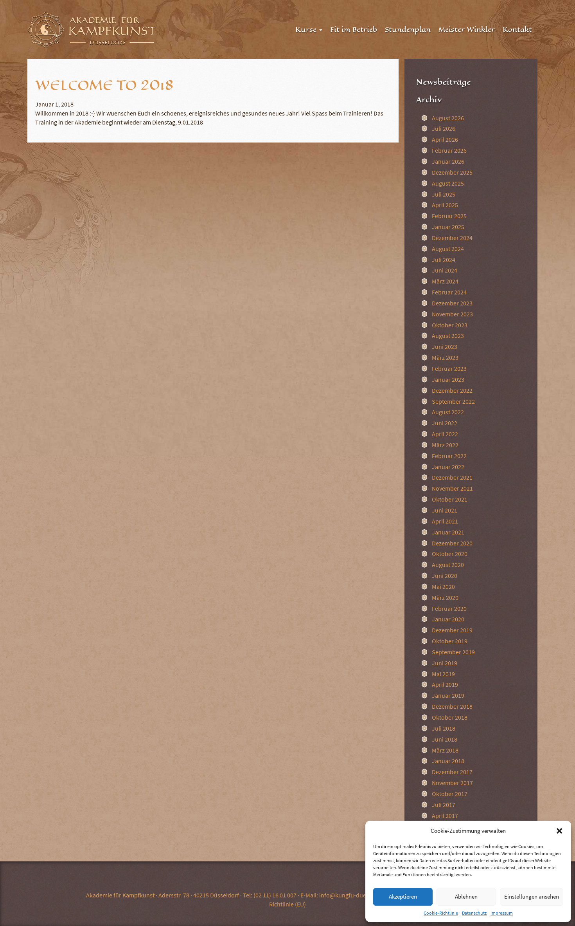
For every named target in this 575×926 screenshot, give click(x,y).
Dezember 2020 (452, 543)
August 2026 (448, 118)
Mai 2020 (443, 586)
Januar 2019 (448, 695)
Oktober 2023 (449, 325)
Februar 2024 (449, 292)
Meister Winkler (466, 29)
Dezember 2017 (452, 772)
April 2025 (445, 205)
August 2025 (448, 183)
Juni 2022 (444, 423)
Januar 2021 (448, 532)
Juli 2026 (443, 128)
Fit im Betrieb (353, 29)
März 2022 (445, 445)
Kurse (306, 29)
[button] (559, 831)
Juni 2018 (444, 739)
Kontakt (517, 29)
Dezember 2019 (452, 630)
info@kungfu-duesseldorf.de (357, 895)
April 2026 (445, 139)
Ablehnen (466, 896)
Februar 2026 (449, 150)
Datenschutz (474, 913)
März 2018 (445, 750)
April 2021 (445, 521)
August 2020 (448, 565)
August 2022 (448, 412)
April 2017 (445, 816)
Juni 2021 (444, 510)
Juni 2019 (444, 663)
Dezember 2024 (452, 238)
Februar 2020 (449, 608)
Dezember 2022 (452, 390)
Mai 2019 (443, 674)
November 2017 (452, 783)
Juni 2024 (444, 270)
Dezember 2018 (452, 706)
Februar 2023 (449, 368)
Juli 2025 (443, 194)
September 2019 (453, 652)
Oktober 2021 (449, 499)
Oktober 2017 (449, 794)
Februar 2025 (449, 216)
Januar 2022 (448, 467)
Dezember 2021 (452, 477)
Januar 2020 (448, 619)
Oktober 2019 (449, 641)
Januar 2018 (448, 761)
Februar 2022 (449, 456)
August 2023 (448, 335)
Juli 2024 (443, 260)
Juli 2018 (443, 728)
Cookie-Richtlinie (441, 913)
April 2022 (445, 434)
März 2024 (445, 281)
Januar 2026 (448, 161)
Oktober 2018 (449, 717)
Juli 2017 (443, 805)
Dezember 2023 (452, 303)
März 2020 (445, 597)
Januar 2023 (448, 379)
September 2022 (453, 401)
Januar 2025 (448, 227)
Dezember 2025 (452, 172)
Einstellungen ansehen (531, 896)
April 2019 (445, 684)
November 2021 (452, 488)
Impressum (502, 913)
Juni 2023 (444, 346)
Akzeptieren (403, 896)
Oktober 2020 (449, 554)
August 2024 (448, 249)
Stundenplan (408, 29)
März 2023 (445, 357)
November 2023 (452, 314)
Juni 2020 (444, 575)
